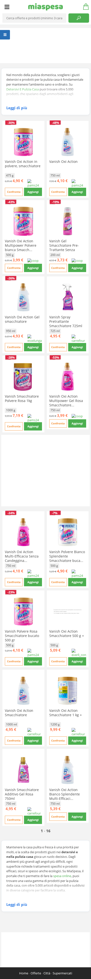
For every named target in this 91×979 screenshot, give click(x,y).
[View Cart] (84, 7)
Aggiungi (33, 192)
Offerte (36, 973)
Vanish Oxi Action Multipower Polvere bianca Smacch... (20, 245)
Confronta (14, 192)
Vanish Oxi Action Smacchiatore (19, 712)
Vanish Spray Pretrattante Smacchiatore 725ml (65, 321)
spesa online (62, 876)
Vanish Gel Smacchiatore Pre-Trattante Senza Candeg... (64, 247)
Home (23, 973)
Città (46, 973)
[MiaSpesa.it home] (45, 6)
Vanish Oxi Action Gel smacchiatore (22, 319)
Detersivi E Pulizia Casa (22, 89)
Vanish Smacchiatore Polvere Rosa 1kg (22, 398)
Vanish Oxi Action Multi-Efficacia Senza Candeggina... (22, 556)
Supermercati (62, 973)
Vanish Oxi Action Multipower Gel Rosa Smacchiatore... (66, 400)
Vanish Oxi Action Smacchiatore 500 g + (66, 633)
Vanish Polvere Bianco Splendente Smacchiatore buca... (67, 556)
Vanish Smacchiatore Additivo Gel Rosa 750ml (22, 794)
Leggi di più (16, 107)
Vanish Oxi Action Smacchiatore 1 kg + (65, 712)
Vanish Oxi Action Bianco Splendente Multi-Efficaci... (64, 794)
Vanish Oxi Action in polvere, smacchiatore (23, 163)
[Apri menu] (7, 7)
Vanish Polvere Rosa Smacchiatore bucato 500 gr (22, 635)
